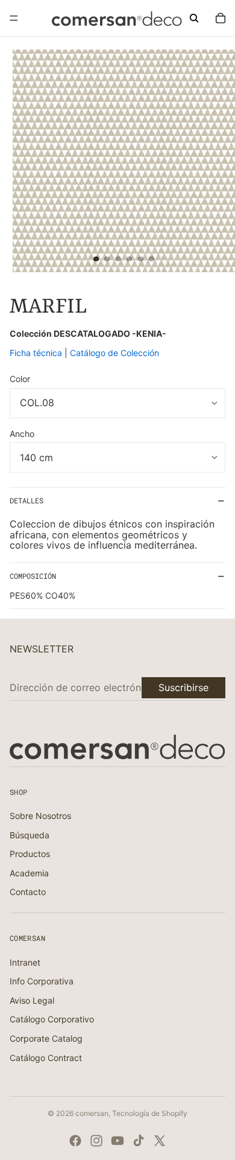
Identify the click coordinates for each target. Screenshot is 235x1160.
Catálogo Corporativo (52, 1019)
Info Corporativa (42, 981)
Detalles (26, 500)
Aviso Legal (32, 1000)
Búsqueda (29, 835)
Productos (30, 854)
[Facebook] (75, 1140)
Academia (29, 873)
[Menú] (14, 18)
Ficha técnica (37, 353)
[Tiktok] (138, 1140)
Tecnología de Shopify (149, 1113)
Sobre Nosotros (40, 816)
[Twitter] (159, 1140)
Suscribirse (183, 687)
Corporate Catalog (46, 1038)
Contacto (28, 892)
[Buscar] (194, 18)
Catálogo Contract (46, 1058)
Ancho (22, 434)
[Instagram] (96, 1140)
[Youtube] (117, 1140)
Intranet (25, 962)
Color (20, 379)
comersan (91, 1113)
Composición (33, 576)
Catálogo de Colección (114, 353)
